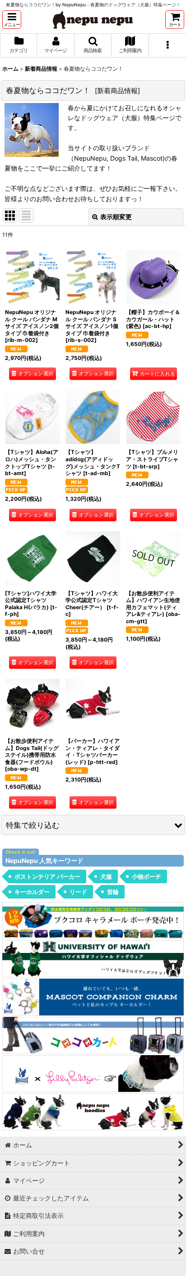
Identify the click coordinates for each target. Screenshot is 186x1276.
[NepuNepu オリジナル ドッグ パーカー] (93, 1111)
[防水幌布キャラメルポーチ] (93, 919)
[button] (11, 19)
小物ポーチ (146, 876)
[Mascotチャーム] (93, 996)
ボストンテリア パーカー (47, 876)
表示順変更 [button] (116, 216)
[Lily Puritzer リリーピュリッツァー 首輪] (93, 1073)
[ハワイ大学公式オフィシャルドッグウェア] (93, 958)
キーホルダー (32, 891)
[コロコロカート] (93, 1034)
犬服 (106, 876)
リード (78, 891)
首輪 (113, 891)
